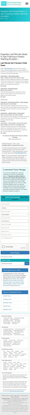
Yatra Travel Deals (7, 345)
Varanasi (17, 351)
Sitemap (19, 399)
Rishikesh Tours (7, 309)
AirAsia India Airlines (15, 319)
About (23, 398)
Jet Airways (5, 319)
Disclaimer (15, 399)
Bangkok (5, 369)
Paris (14, 362)
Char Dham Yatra (14, 279)
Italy (21, 363)
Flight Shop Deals (7, 343)
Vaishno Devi (16, 355)
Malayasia (18, 366)
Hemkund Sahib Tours (9, 282)
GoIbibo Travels (16, 343)
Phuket (24, 366)
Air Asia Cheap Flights (20, 329)
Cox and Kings (12, 340)
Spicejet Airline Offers (8, 320)
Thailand (22, 368)
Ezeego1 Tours (17, 341)
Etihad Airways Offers (8, 332)
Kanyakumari (16, 285)
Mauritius (5, 368)
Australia (14, 365)
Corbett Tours (6, 296)
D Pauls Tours (20, 340)
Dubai (9, 365)
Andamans (10, 357)
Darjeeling (24, 354)
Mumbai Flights (6, 322)
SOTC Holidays (6, 344)
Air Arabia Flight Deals (8, 329)
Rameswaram (6, 285)
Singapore (12, 366)
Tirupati (14, 283)
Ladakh (5, 357)
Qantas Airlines (16, 333)
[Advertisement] (15, 37)
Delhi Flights (17, 320)
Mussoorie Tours (7, 302)
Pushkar (5, 352)
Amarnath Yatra (20, 282)
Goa (4, 351)
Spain (18, 362)
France (11, 363)
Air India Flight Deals (8, 318)
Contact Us (24, 399)
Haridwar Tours (7, 299)
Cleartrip (5, 340)
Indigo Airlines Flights (19, 318)
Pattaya (10, 369)
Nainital (11, 354)
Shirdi (9, 355)
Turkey (24, 363)
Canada (11, 368)
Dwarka (22, 283)
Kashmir (22, 355)
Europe (5, 362)
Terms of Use (9, 399)
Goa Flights (14, 323)
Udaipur (10, 352)
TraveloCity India (15, 344)
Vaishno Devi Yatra (18, 280)
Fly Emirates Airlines (19, 332)
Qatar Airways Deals (8, 334)
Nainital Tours (6, 306)
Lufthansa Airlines (7, 333)
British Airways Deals (18, 330)
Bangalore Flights (16, 322)
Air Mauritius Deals (7, 330)
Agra (12, 351)
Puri (18, 283)
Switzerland (6, 363)
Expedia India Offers (7, 341)
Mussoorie (5, 354)
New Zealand (20, 365)
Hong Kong (5, 366)
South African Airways (19, 334)
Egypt (4, 365)
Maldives (16, 368)
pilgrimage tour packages (13, 275)
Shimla (20, 352)
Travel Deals (5, 18)
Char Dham (16, 397)
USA (15, 369)
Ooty (16, 357)
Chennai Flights (6, 323)
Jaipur (22, 351)
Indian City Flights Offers (15, 395)
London (10, 362)
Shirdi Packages (7, 283)
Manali (15, 352)
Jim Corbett (17, 354)
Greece (16, 363)
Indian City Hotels (5, 395)
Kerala (8, 351)
